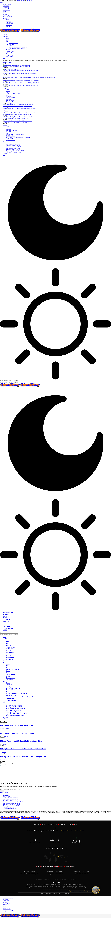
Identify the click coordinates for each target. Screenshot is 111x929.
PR (4, 59)
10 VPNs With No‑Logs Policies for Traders (17, 733)
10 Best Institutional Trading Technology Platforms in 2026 (17, 114)
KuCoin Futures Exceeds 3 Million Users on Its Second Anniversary (19, 73)
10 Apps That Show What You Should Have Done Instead (17, 122)
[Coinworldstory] (20, 387)
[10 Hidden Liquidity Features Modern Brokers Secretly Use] (18, 116)
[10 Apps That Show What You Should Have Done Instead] (17, 121)
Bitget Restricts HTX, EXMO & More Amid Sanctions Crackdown (19, 110)
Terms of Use (29, 0)
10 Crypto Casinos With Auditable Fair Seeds (17, 725)
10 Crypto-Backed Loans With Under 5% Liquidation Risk (23, 749)
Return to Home (4, 792)
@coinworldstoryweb (81, 874)
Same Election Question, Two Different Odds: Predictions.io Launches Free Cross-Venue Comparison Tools (29, 77)
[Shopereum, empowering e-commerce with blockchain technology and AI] (10, 69)
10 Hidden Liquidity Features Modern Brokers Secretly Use (17, 118)
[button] (1, 2)
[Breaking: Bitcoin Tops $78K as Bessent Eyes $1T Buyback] (18, 104)
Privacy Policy (20, 0)
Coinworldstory (5, 728)
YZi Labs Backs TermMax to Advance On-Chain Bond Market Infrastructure (21, 80)
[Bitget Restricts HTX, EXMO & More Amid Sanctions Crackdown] (19, 108)
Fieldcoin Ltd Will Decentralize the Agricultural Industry (16, 66)
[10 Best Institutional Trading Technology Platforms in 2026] (19, 112)
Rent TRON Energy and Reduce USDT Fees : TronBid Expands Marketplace (21, 82)
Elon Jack (4, 744)
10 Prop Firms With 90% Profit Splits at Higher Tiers (21, 741)
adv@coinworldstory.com (55, 874)
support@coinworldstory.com (29, 874)
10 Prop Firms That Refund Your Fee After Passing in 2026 (23, 757)
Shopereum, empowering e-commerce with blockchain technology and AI (20, 70)
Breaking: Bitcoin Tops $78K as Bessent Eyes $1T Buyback (17, 106)
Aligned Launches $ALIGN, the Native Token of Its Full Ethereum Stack (20, 85)
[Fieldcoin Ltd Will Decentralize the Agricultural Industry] (17, 65)
